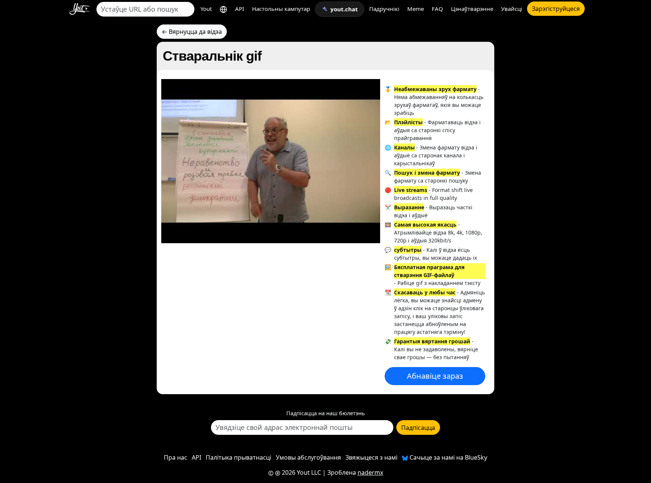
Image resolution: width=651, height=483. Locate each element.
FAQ (437, 8)
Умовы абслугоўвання (308, 457)
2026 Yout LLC (300, 472)
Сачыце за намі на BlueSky (447, 457)
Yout (206, 8)
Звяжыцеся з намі (371, 457)
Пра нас (175, 457)
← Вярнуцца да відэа (192, 31)
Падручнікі (384, 8)
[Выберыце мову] (223, 9)
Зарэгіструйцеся (556, 9)
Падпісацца (418, 428)
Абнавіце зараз (435, 376)
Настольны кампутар (281, 8)
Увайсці (511, 8)
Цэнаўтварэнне (472, 8)
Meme (415, 8)
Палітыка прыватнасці (238, 457)
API (239, 8)
